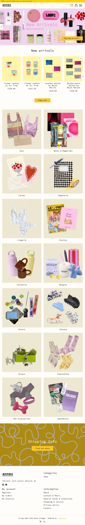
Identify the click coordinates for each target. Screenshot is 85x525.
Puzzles (63, 240)
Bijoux (21, 374)
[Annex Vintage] (6, 5)
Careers (47, 508)
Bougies (63, 285)
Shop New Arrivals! (72, 38)
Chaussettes (63, 374)
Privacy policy (51, 505)
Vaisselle (22, 285)
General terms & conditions (58, 499)
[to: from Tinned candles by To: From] (11, 68)
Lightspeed (62, 518)
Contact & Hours (52, 496)
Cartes (21, 195)
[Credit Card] (40, 522)
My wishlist (8, 499)
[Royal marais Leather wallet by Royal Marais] (53, 68)
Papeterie (63, 195)
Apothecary (63, 419)
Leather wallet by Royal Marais (53, 85)
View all (42, 100)
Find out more (42, 448)
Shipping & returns (54, 502)
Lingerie (21, 240)
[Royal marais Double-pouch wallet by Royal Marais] (73, 68)
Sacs (22, 151)
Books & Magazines (63, 151)
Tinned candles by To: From (11, 84)
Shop (46, 476)
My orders (7, 496)
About (46, 492)
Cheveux (63, 329)
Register (6, 492)
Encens (21, 329)
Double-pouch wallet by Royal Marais (73, 85)
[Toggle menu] (80, 5)
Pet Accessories (22, 419)
